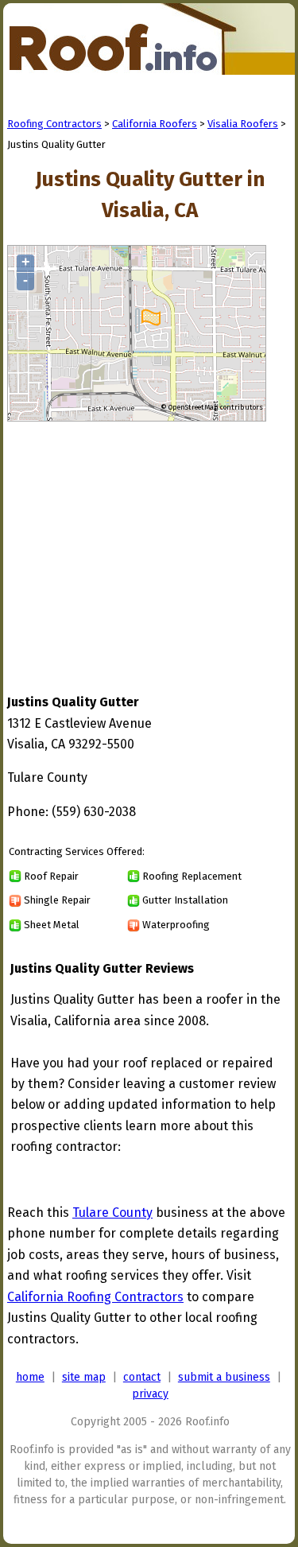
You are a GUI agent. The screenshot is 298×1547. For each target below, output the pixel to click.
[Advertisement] (140, 542)
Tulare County (112, 1212)
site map (84, 1377)
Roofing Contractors (54, 124)
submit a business (224, 1377)
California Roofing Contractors (95, 1296)
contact (142, 1377)
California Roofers (154, 124)
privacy (150, 1394)
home (30, 1377)
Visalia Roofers (242, 124)
